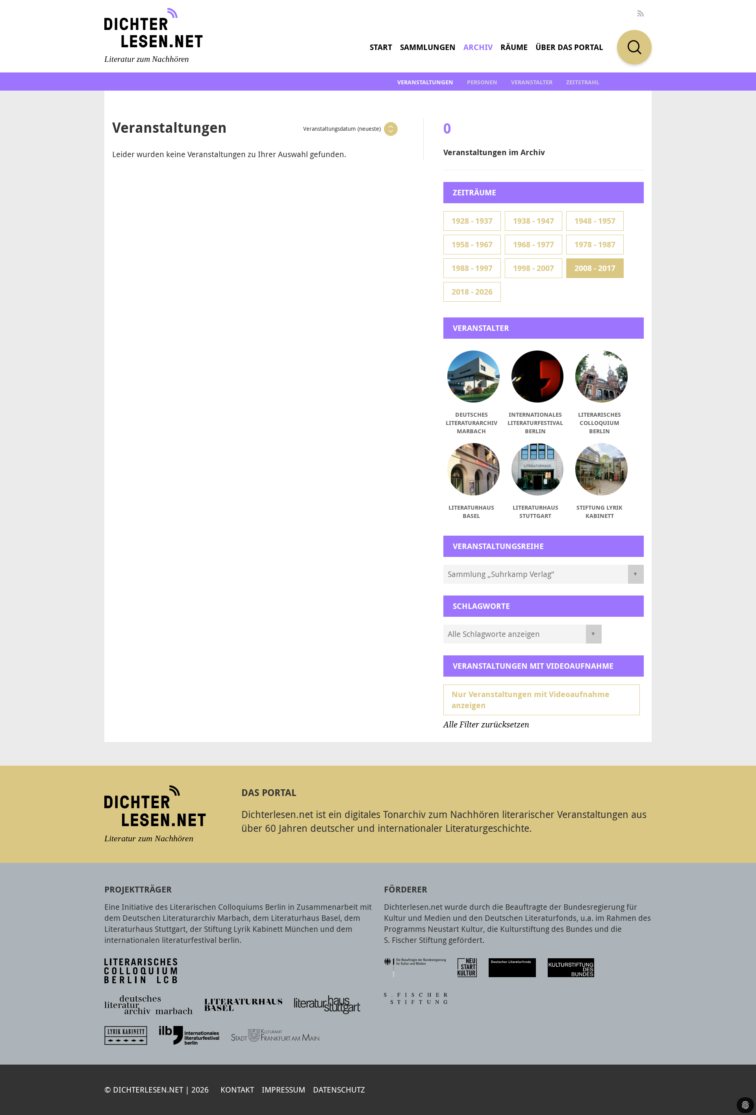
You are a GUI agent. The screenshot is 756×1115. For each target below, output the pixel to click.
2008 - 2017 (594, 268)
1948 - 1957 (594, 220)
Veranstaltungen (425, 82)
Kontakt (237, 1089)
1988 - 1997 (472, 268)
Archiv (478, 47)
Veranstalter (531, 82)
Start (381, 47)
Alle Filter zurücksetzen (486, 724)
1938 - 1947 (533, 220)
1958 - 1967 (472, 244)
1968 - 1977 (533, 244)
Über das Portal (569, 47)
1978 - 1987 (594, 244)
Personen (482, 82)
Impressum (283, 1089)
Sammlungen (428, 47)
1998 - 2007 (533, 268)
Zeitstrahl (582, 82)
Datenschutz (339, 1089)
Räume (514, 47)
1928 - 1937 (472, 220)
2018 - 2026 (472, 291)
